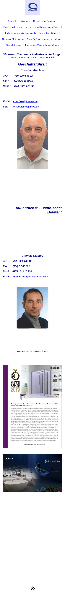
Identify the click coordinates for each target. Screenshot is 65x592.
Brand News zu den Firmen (47, 27)
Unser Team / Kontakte (44, 21)
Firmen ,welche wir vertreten (17, 27)
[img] (32, 7)
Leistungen (25, 21)
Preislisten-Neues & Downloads (20, 33)
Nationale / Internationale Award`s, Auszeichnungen (27, 39)
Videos (58, 39)
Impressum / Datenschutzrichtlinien (42, 45)
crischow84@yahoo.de (26, 106)
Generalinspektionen (48, 33)
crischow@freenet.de (25, 101)
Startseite (12, 21)
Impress (32, 351)
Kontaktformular (14, 45)
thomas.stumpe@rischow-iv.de (30, 276)
